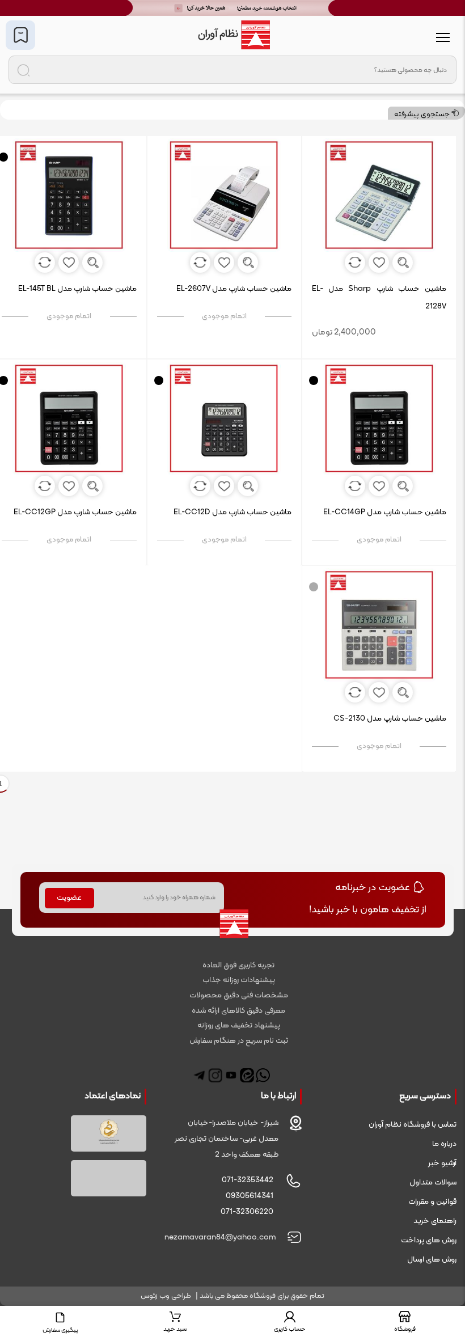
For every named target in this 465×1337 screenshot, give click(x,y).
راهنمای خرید (434, 1221)
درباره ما (444, 1144)
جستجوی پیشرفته (422, 114)
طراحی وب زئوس (166, 1296)
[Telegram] (199, 1075)
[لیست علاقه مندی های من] (20, 35)
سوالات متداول (432, 1182)
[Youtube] (231, 1075)
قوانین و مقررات (432, 1202)
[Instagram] (215, 1075)
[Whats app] (263, 1075)
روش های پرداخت (428, 1240)
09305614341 (249, 1196)
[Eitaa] (247, 1075)
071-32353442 (247, 1180)
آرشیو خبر (442, 1163)
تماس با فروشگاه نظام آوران (412, 1125)
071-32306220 (247, 1212)
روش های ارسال (431, 1260)
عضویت (69, 898)
